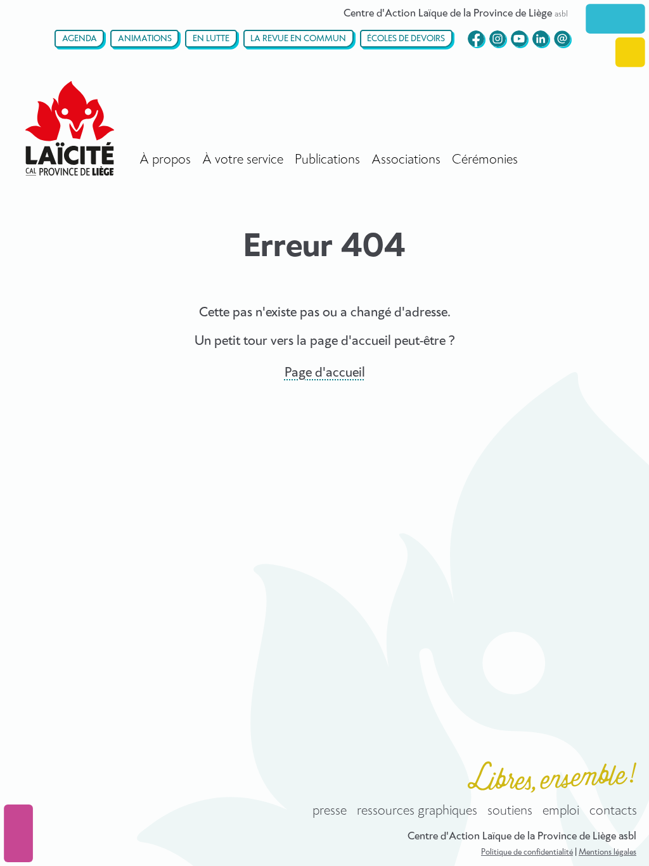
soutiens (509, 810)
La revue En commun (298, 39)
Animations (145, 39)
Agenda (79, 39)
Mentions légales (607, 852)
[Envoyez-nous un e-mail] (562, 38)
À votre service (242, 159)
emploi (561, 810)
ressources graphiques (417, 810)
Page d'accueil (325, 372)
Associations (405, 159)
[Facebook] (476, 38)
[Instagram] (497, 38)
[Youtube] (519, 38)
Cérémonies (485, 159)
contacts (613, 810)
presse (329, 810)
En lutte (211, 39)
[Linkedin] (540, 38)
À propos (165, 159)
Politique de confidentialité (527, 852)
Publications (327, 159)
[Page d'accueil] (69, 128)
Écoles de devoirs (406, 39)
